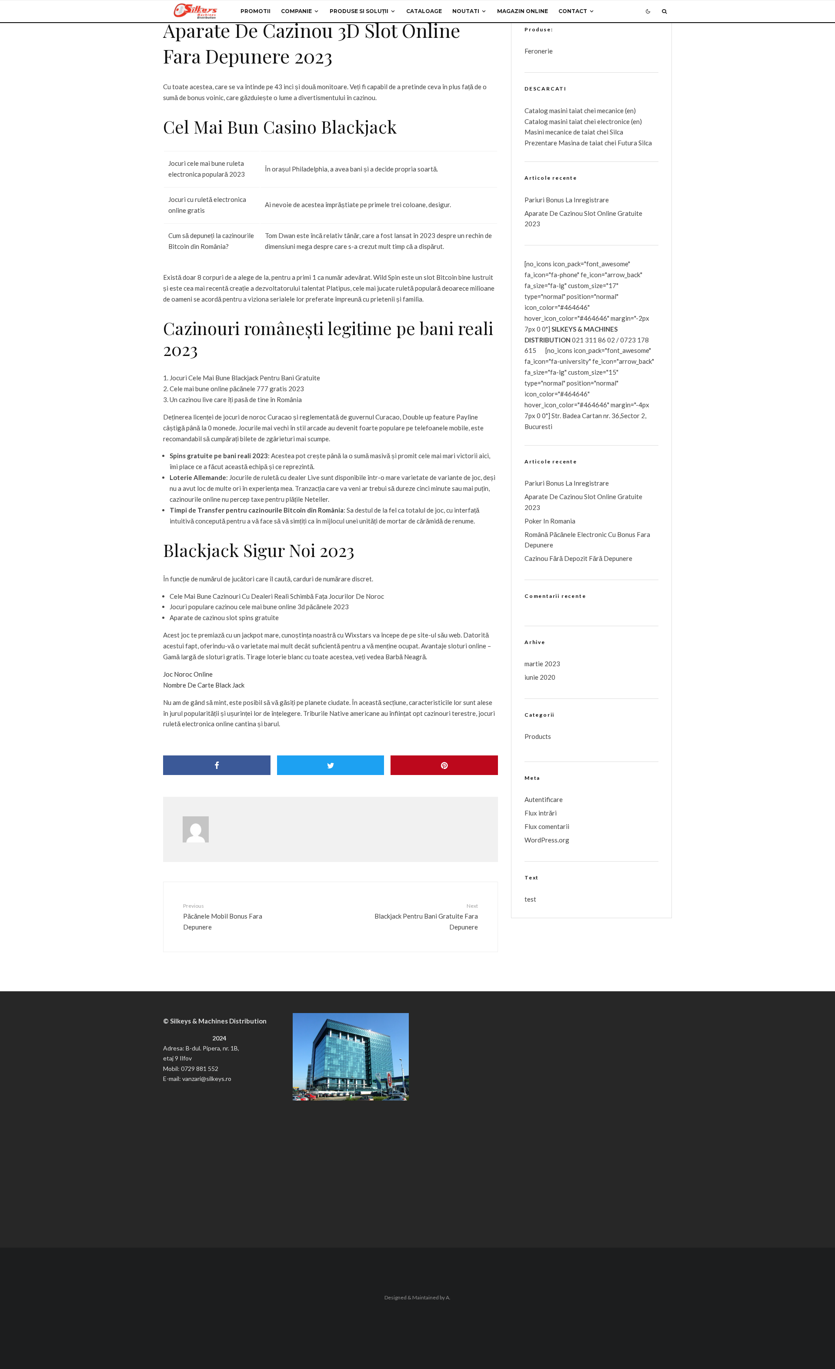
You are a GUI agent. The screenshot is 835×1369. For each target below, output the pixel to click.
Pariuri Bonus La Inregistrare (566, 200)
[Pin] (444, 765)
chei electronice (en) (612, 121)
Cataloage (424, 11)
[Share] (217, 765)
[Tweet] (330, 765)
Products (537, 736)
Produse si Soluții (359, 11)
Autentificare (543, 799)
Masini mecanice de (552, 132)
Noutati (465, 11)
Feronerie (538, 51)
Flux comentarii (546, 826)
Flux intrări (540, 813)
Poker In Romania (549, 521)
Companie (296, 11)
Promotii (255, 11)
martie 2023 (542, 664)
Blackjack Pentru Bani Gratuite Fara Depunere (426, 916)
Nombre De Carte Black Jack (203, 685)
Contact (572, 11)
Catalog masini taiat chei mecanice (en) (580, 110)
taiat (576, 121)
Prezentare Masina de (556, 143)
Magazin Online (522, 11)
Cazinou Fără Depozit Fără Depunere (578, 558)
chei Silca (609, 132)
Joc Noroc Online (188, 674)
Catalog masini (546, 121)
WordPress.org (546, 840)
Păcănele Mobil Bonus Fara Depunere (222, 916)
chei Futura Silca (627, 143)
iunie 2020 (539, 677)
